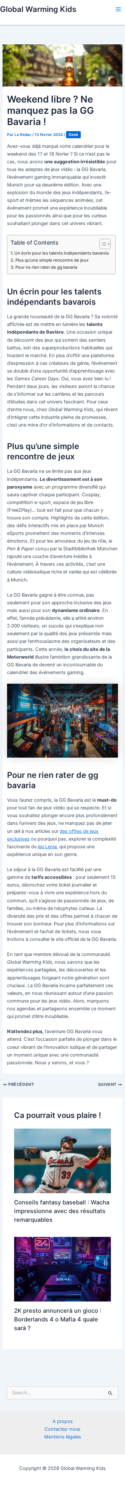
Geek (73, 134)
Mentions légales (62, 1437)
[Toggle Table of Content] (102, 244)
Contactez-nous (62, 1429)
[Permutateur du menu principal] (118, 9)
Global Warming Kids (38, 9)
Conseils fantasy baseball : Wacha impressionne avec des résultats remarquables (61, 1211)
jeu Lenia (47, 847)
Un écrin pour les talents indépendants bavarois (61, 253)
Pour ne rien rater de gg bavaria (46, 267)
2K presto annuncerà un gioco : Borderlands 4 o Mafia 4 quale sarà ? (57, 1319)
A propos (63, 1421)
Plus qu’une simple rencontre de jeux (51, 260)
